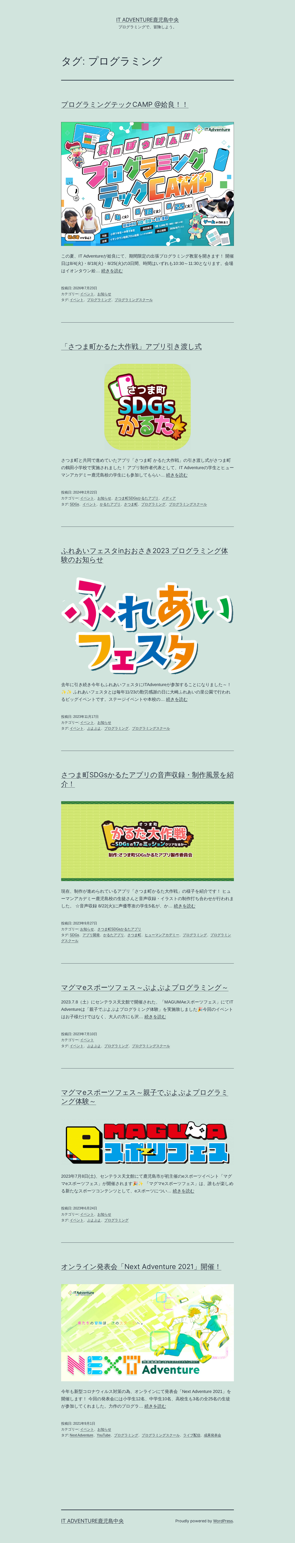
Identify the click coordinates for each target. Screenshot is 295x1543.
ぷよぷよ (94, 728)
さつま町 (131, 504)
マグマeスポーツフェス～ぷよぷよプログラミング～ (144, 987)
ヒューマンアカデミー (162, 935)
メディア (169, 498)
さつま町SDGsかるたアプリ (137, 498)
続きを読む (112, 270)
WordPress (223, 1521)
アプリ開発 (91, 935)
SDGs (74, 504)
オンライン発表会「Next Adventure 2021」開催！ (141, 1266)
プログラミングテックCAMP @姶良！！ (125, 104)
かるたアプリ (110, 504)
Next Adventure (81, 1435)
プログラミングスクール (134, 300)
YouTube (104, 1435)
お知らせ (104, 294)
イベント (87, 294)
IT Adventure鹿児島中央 (147, 20)
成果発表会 (212, 1435)
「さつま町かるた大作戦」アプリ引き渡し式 (131, 346)
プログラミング (99, 300)
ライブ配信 (191, 1435)
